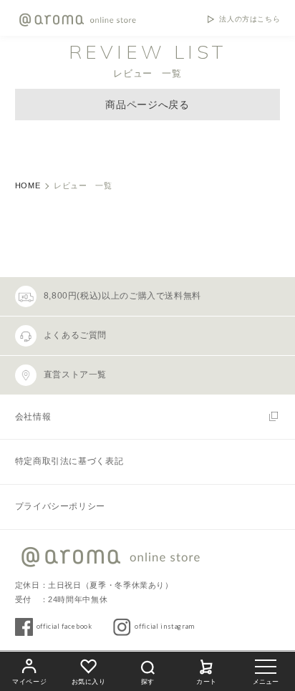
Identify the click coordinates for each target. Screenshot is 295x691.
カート (206, 681)
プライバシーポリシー (60, 506)
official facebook (64, 626)
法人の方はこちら (249, 19)
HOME (28, 185)
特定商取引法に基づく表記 (69, 461)
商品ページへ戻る (147, 104)
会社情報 (33, 417)
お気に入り (89, 681)
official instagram (165, 626)
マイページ (29, 681)
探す (147, 681)
